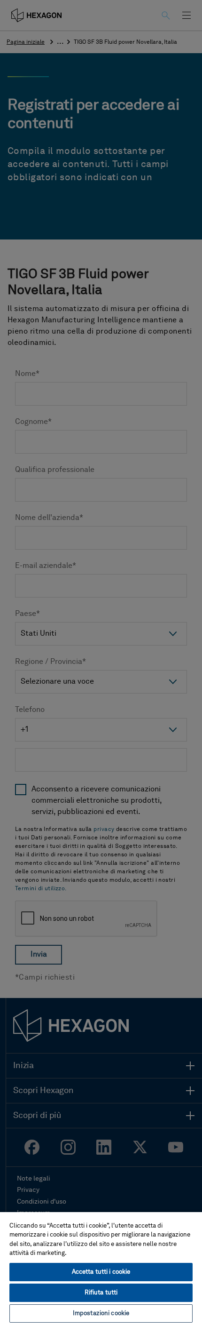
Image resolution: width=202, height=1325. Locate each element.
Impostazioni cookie (101, 1313)
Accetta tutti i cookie (101, 1272)
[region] (101, 1268)
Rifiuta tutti (101, 1293)
